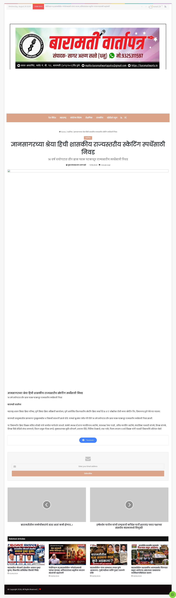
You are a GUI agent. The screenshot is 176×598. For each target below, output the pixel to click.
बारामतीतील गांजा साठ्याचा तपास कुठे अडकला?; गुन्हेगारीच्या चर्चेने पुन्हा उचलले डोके (107, 570)
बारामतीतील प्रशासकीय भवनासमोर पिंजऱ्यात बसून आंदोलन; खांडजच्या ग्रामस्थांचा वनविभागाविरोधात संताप (149, 570)
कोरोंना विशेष (76, 117)
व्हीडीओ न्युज (112, 117)
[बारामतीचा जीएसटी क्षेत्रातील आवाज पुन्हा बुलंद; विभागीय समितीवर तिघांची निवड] (26, 554)
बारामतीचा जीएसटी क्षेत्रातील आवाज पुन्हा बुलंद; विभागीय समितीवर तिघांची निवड (24, 569)
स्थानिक (69, 131)
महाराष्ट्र (63, 117)
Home (63, 131)
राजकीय (99, 117)
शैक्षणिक (88, 117)
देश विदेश (52, 117)
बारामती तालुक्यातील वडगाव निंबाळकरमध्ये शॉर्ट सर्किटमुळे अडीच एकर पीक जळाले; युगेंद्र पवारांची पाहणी (78, 6)
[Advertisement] (88, 91)
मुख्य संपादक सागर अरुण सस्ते (77, 165)
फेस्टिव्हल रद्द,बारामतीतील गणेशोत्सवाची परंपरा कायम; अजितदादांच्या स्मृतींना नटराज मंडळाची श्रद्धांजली (67, 570)
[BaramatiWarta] (88, 46)
